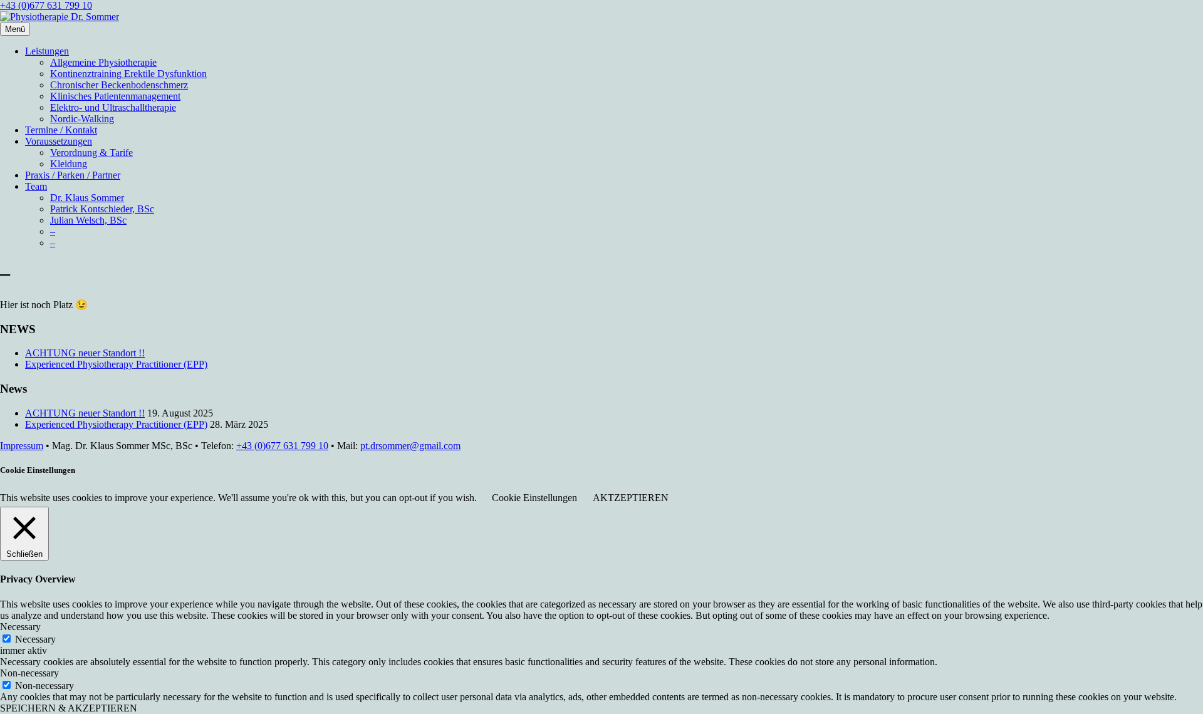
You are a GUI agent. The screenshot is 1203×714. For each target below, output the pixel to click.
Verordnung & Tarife (91, 152)
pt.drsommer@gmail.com (410, 445)
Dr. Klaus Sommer (87, 197)
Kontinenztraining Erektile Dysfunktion (128, 73)
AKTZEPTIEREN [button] (631, 497)
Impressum (21, 445)
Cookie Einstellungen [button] (534, 497)
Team (36, 186)
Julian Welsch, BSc (88, 220)
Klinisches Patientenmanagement (115, 96)
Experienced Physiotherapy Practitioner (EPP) (116, 364)
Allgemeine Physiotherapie (103, 62)
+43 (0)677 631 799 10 (46, 5)
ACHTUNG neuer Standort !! (85, 353)
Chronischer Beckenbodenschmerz (119, 85)
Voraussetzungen (58, 141)
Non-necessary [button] (29, 673)
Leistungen (47, 51)
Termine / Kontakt (61, 130)
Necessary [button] (20, 626)
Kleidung (68, 163)
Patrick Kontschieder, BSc (102, 209)
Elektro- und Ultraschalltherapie (113, 107)
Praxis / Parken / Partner (72, 175)
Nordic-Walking (82, 118)
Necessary (35, 639)
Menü (15, 29)
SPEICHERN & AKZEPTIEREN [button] (68, 708)
